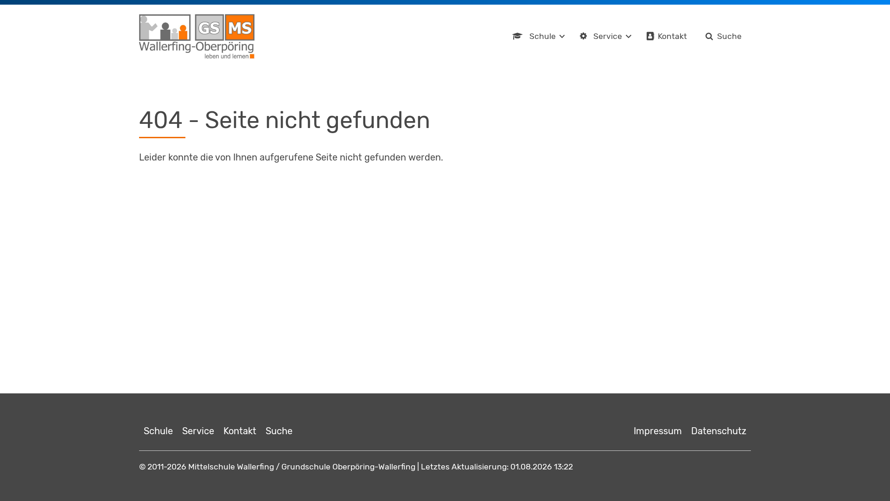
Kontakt (672, 36)
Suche (729, 36)
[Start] (197, 36)
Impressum (658, 431)
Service (607, 36)
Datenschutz (718, 431)
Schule (542, 36)
